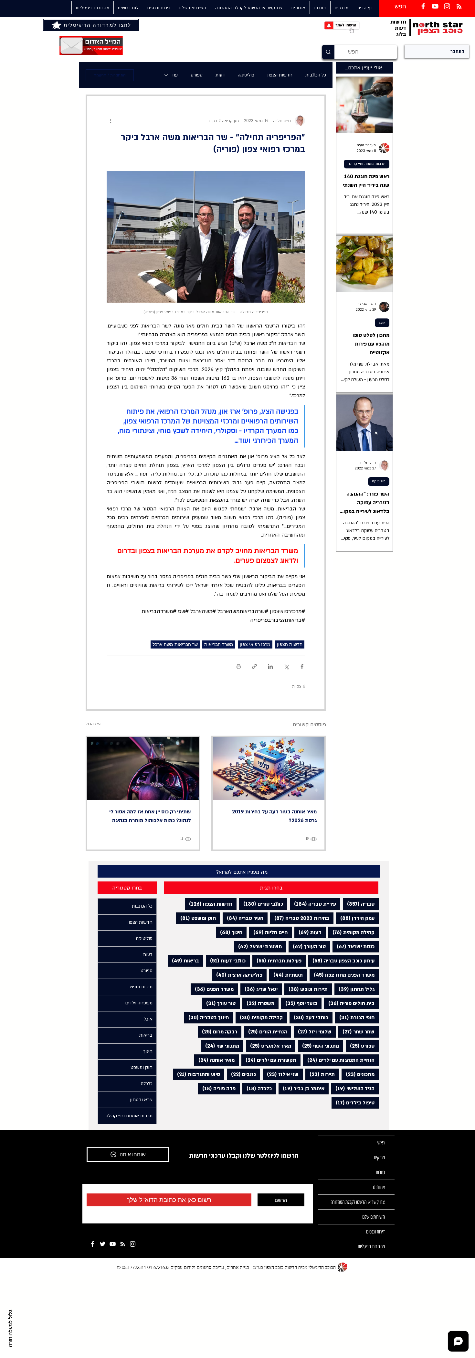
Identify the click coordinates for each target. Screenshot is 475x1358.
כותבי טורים (261, 904)
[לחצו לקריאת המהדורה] (57, 25)
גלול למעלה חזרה (10, 1328)
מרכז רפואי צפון (255, 644)
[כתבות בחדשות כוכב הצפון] (459, 6)
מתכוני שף (220, 1046)
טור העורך (307, 946)
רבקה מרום (217, 1031)
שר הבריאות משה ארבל (175, 644)
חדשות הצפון (279, 75)
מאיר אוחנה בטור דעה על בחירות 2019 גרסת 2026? (274, 816)
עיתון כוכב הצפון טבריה (341, 960)
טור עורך (219, 1003)
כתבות (380, 1172)
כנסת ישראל (353, 946)
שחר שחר (356, 1031)
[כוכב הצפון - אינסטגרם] (132, 1244)
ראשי (381, 1143)
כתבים (241, 1074)
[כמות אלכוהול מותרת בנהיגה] (143, 768)
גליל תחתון (354, 989)
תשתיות (286, 975)
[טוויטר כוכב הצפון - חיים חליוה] (102, 1244)
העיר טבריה (243, 918)
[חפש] (328, 52)
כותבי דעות (226, 960)
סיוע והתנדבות (196, 1074)
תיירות (320, 1074)
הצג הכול (93, 723)
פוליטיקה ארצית (237, 975)
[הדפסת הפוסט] (239, 666)
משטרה (258, 1003)
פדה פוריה (217, 1088)
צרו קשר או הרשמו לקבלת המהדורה (358, 1202)
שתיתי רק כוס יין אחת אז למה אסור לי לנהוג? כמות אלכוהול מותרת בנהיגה (150, 816)
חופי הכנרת (355, 1017)
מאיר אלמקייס (268, 1046)
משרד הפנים (212, 989)
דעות (220, 75)
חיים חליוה (268, 932)
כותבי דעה (309, 1017)
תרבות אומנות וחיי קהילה (366, 164)
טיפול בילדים (353, 1102)
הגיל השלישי (353, 1088)
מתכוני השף (318, 1046)
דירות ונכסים (375, 1232)
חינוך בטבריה (206, 1017)
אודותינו (379, 1187)
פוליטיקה (246, 75)
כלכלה (257, 1088)
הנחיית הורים (265, 1031)
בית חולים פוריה (349, 1003)
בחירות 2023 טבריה (299, 918)
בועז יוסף (299, 1003)
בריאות (183, 960)
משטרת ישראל (258, 946)
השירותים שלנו (373, 1217)
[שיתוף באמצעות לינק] (254, 666)
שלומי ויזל (313, 1031)
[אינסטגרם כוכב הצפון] (447, 6)
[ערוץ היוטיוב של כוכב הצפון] (435, 6)
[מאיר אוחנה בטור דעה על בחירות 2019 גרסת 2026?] (268, 768)
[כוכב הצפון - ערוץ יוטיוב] (112, 1244)
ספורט (197, 75)
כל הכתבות (315, 75)
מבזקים (379, 1157)
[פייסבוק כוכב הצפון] (423, 6)
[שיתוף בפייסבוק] (302, 666)
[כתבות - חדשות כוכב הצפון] (122, 1244)
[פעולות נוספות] (110, 121)
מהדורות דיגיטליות (371, 1246)
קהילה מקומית (351, 932)
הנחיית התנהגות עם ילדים (339, 1060)
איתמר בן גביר (301, 1088)
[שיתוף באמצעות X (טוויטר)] (286, 666)
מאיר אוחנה (214, 1060)
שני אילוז (281, 1074)
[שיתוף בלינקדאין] (270, 666)
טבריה (359, 904)
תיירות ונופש (306, 989)
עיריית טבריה (313, 904)
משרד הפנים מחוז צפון (342, 975)
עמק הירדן (355, 918)
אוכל (382, 322)
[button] (193, 7)
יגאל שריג (259, 989)
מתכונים (358, 1074)
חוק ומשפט (196, 918)
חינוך (229, 932)
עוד (174, 75)
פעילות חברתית (276, 960)
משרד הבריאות (218, 644)
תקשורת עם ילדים (268, 1060)
